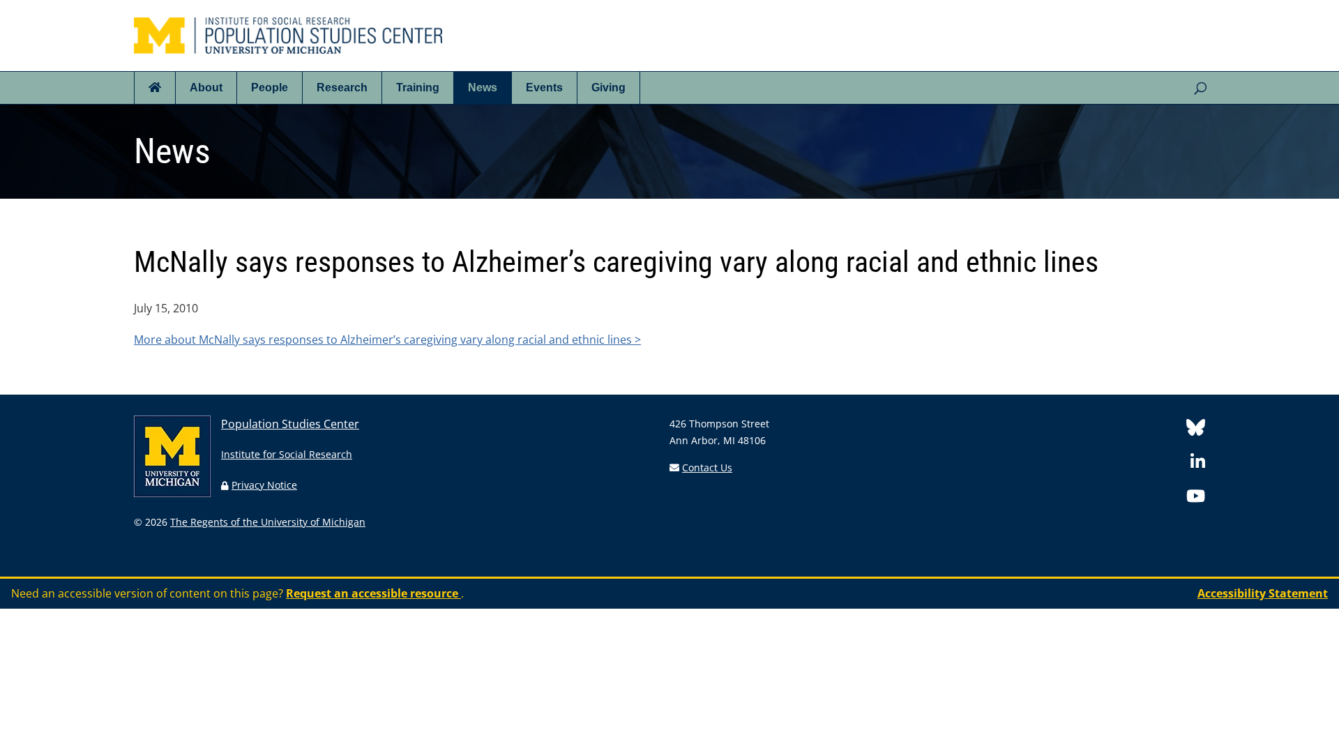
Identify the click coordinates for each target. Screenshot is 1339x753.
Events (544, 87)
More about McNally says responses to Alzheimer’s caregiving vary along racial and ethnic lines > (387, 339)
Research (342, 87)
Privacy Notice (264, 485)
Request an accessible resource (373, 593)
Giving (608, 87)
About (206, 87)
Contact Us (707, 467)
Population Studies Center (290, 424)
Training (417, 87)
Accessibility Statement (1262, 593)
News (482, 87)
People (269, 87)
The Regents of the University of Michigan (267, 521)
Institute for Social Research (286, 454)
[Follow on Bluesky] (1195, 429)
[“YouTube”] (1195, 498)
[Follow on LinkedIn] (1197, 464)
